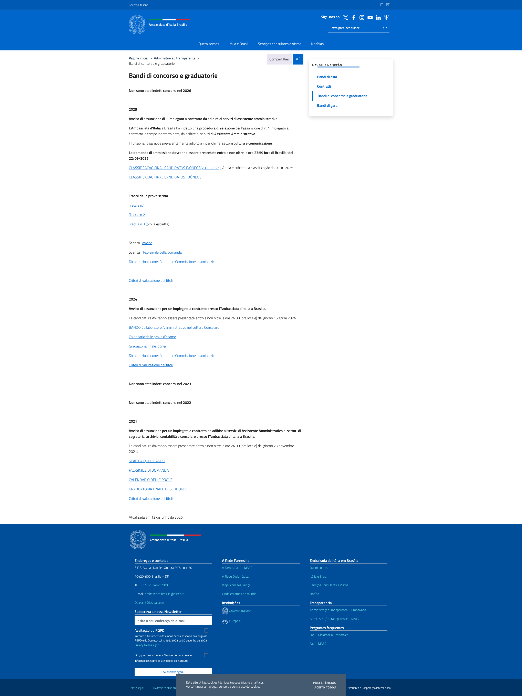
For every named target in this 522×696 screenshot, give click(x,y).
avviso (147, 243)
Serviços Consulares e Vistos (329, 584)
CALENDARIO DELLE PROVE (151, 479)
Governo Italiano (239, 610)
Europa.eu (235, 620)
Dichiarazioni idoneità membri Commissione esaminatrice (172, 261)
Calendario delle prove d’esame (152, 337)
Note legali (137, 687)
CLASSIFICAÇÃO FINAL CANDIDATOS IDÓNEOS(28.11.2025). (175, 167)
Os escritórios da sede (149, 602)
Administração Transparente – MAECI (335, 618)
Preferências (324, 682)
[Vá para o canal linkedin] (377, 17)
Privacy (139, 645)
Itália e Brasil (318, 576)
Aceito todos (325, 687)
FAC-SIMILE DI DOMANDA (149, 470)
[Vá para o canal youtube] (369, 17)
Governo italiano (138, 5)
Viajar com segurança (236, 584)
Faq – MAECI (318, 643)
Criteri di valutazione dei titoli (151, 280)
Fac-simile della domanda (162, 252)
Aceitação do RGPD (150, 630)
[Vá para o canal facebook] (353, 17)
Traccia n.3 (137, 224)
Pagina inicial (138, 58)
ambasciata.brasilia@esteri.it (164, 593)
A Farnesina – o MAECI (237, 567)
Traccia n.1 (137, 205)
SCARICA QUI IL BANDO (147, 461)
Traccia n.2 (137, 214)
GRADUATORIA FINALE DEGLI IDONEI (157, 489)
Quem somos (318, 567)
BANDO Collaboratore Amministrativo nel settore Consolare (174, 327)
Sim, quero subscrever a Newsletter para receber (164, 655)
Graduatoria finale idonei (147, 346)
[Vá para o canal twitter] (345, 17)
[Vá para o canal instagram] (361, 17)
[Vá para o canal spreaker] (385, 17)
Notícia (314, 593)
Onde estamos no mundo (239, 593)
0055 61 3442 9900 (153, 584)
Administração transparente (175, 58)
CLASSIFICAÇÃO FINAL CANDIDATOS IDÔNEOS (165, 177)
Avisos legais (151, 645)
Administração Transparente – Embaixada (338, 609)
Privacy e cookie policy (166, 687)
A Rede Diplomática (235, 576)
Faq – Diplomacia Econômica (329, 634)
